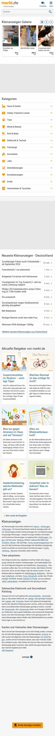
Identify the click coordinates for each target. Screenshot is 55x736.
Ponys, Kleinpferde (30, 576)
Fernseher (20, 601)
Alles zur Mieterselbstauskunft (38, 432)
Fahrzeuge (12, 147)
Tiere (9, 120)
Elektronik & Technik (16, 140)
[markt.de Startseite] (10, 2)
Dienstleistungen (15, 168)
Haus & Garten (14, 106)
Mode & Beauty (14, 126)
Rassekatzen (42, 565)
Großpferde (10, 576)
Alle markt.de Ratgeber (16, 515)
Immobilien (12, 154)
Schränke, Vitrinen (9, 543)
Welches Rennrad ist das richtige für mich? (39, 378)
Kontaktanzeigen (15, 174)
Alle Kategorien (7, 650)
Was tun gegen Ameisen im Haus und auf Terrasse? (13, 432)
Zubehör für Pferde (30, 579)
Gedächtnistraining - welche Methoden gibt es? (14, 486)
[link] (10, 40)
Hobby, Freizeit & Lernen (18, 113)
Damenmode (10, 609)
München (14, 551)
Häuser (36, 527)
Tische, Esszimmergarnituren (39, 543)
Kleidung (20, 540)
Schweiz (45, 634)
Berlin (47, 548)
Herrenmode (24, 609)
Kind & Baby (13, 133)
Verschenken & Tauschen (19, 188)
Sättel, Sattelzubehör (10, 581)
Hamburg (5, 551)
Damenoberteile (35, 596)
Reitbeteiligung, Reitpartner (35, 573)
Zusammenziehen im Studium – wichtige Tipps (14, 378)
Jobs (9, 161)
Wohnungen (45, 527)
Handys (31, 599)
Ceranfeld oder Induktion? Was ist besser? (39, 486)
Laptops (8, 601)
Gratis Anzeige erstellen (29, 725)
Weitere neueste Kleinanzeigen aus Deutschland (24, 332)
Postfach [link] (43, 6)
